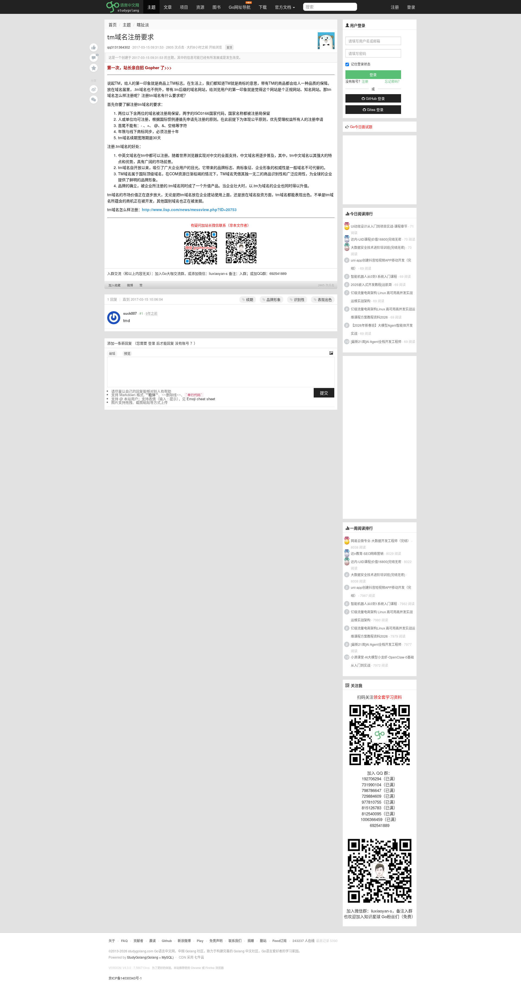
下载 (263, 7)
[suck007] (113, 317)
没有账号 (182, 343)
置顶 (229, 47)
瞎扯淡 (143, 24)
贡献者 (138, 940)
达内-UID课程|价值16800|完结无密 (376, 239)
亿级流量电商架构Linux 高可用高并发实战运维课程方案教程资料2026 (383, 313)
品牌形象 (273, 299)
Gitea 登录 (374, 109)
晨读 (152, 940)
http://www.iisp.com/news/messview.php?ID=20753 (189, 209)
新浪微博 (184, 940)
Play (200, 940)
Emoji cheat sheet (201, 398)
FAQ (124, 940)
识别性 (298, 299)
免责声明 (216, 940)
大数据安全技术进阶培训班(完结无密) (378, 247)
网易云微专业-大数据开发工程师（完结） (381, 540)
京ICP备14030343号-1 (125, 978)
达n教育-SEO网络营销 (367, 553)
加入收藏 (114, 285)
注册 (395, 7)
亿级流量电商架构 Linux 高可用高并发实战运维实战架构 (382, 296)
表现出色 (324, 299)
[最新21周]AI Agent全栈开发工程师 (376, 341)
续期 (249, 299)
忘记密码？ (393, 81)
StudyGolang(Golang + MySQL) (150, 957)
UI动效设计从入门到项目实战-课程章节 (379, 226)
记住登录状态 (360, 64)
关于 (112, 940)
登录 (411, 7)
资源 (200, 7)
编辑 (112, 353)
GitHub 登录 (375, 98)
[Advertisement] (383, 169)
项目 (184, 7)
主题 (151, 7)
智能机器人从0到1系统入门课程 (374, 276)
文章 (168, 7)
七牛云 (199, 957)
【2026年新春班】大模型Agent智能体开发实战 (382, 329)
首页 (113, 24)
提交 (324, 393)
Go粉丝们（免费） (398, 916)
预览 (127, 353)
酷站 (263, 940)
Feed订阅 (279, 940)
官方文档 (283, 7)
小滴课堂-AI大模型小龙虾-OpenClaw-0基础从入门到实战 (382, 661)
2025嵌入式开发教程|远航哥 (371, 284)
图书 (216, 7)
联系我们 (235, 940)
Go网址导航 (239, 7)
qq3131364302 (118, 47)
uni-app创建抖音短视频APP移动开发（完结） (381, 264)
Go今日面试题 (361, 126)
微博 (130, 285)
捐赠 (250, 940)
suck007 (130, 313)
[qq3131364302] (326, 40)
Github (167, 940)
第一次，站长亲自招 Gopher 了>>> (139, 68)
